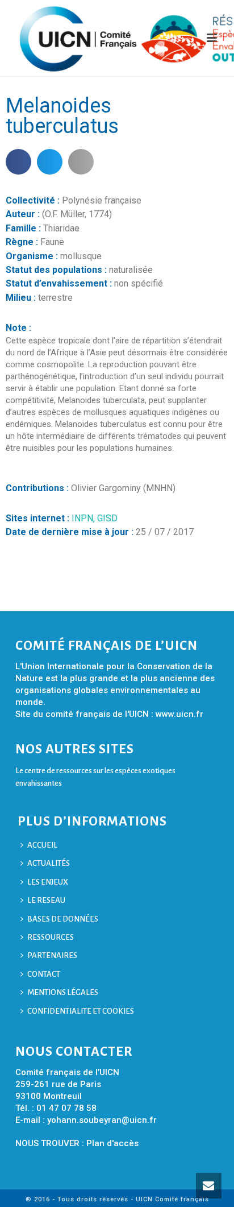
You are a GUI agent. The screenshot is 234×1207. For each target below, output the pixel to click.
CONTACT (43, 974)
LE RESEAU (46, 900)
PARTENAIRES (52, 955)
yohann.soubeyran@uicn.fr (102, 1120)
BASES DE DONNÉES (62, 919)
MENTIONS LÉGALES (62, 992)
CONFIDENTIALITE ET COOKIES (80, 1011)
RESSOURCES (50, 937)
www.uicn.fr (179, 714)
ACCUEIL (42, 845)
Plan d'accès (112, 1143)
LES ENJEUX (47, 882)
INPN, (84, 518)
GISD (107, 518)
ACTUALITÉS (48, 863)
